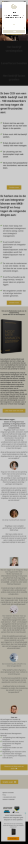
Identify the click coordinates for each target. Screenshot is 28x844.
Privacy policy (14, 20)
